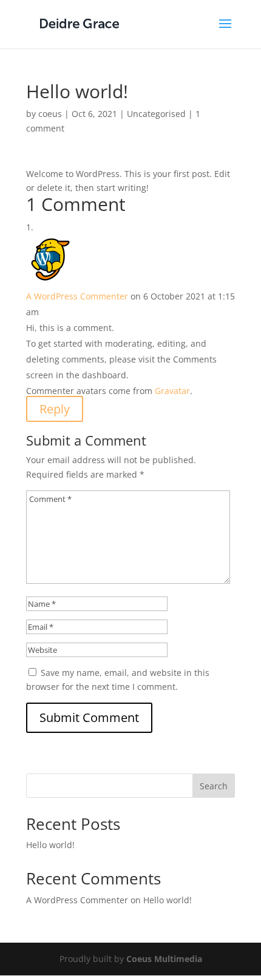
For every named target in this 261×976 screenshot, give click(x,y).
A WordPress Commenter (77, 296)
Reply (54, 409)
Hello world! (50, 845)
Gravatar (172, 390)
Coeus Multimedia (164, 958)
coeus (50, 113)
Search (214, 786)
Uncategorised (156, 113)
